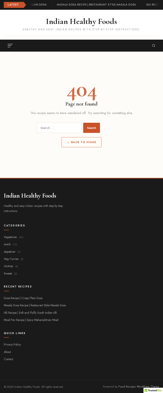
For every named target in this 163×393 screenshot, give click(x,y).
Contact (8, 359)
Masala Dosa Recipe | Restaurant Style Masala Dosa (96, 4)
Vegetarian (13, 237)
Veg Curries (13, 259)
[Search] (153, 46)
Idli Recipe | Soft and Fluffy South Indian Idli (30, 313)
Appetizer (12, 251)
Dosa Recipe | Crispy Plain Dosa (23, 298)
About (7, 352)
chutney (11, 266)
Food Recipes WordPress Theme (138, 387)
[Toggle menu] (10, 46)
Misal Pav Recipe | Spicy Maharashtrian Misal (31, 320)
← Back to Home (81, 142)
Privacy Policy (12, 344)
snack (10, 244)
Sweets (10, 273)
